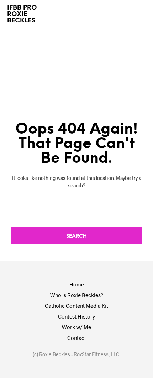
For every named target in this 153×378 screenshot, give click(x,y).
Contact (76, 338)
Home (76, 284)
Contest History (76, 316)
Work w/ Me (76, 327)
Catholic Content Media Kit (76, 305)
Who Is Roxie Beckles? (76, 295)
